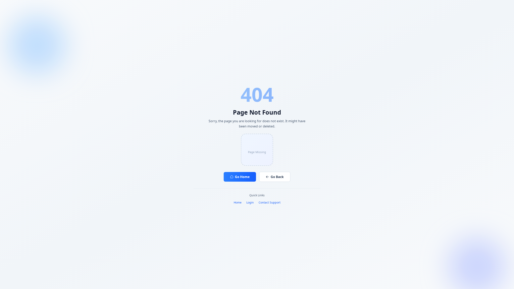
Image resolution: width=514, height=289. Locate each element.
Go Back (277, 177)
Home (238, 202)
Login (250, 202)
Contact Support (269, 202)
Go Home (242, 177)
